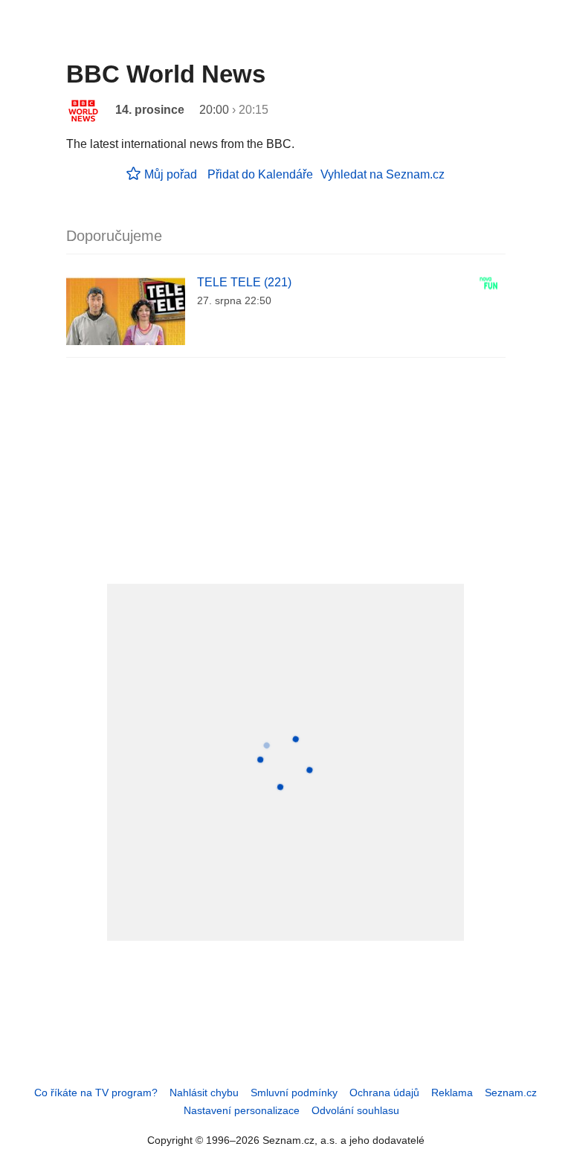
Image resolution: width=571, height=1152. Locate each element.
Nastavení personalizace (242, 1110)
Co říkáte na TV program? (96, 1092)
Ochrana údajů (384, 1092)
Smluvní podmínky (294, 1092)
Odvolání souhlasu (355, 1110)
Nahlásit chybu (204, 1092)
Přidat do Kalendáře (260, 174)
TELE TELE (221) (244, 282)
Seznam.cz (511, 1092)
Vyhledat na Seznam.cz (382, 174)
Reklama (452, 1092)
